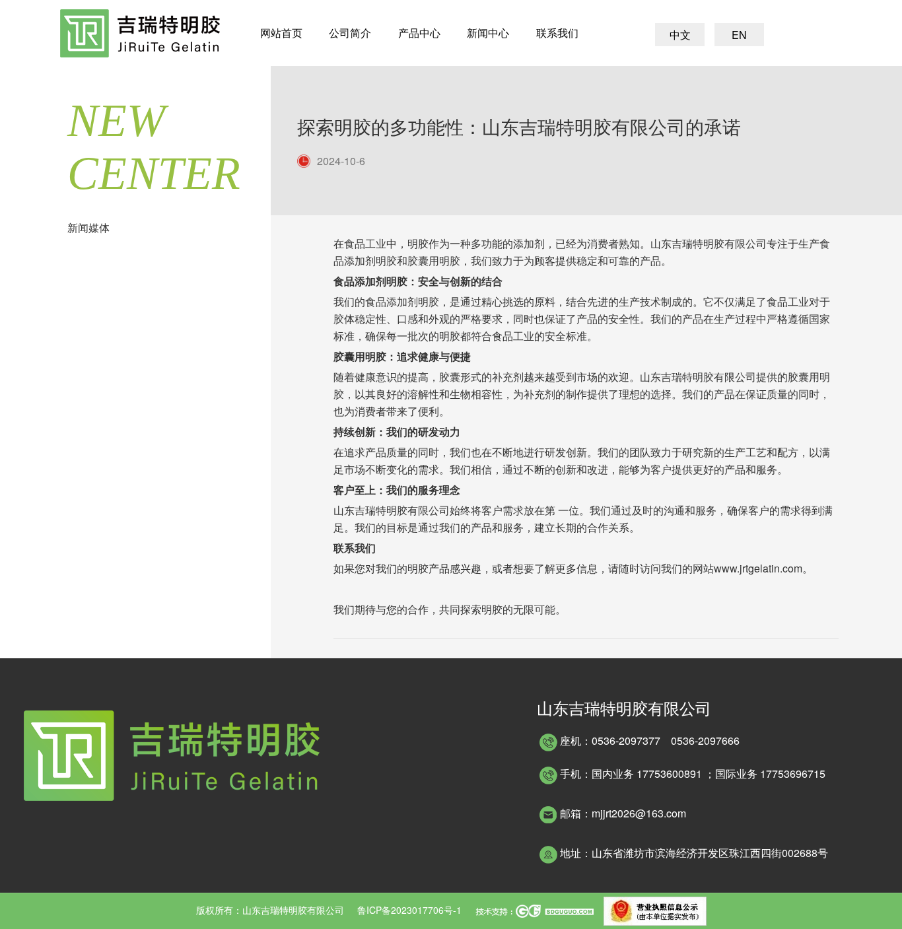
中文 (680, 34)
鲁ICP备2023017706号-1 (409, 909)
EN (739, 34)
